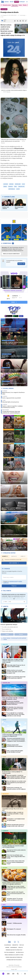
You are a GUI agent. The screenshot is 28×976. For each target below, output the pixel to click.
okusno (5, 867)
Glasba (24, 5)
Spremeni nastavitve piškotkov (14, 949)
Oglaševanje (7, 945)
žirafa (5, 186)
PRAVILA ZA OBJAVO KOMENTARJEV (11, 253)
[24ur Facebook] (15, 942)
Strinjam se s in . (12, 582)
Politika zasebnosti (9, 952)
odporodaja (12, 188)
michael (11, 184)
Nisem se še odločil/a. (7, 631)
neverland (17, 184)
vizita (4, 719)
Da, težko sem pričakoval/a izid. (10, 627)
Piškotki (20, 947)
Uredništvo (15, 945)
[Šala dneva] (24, 601)
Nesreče (5, 556)
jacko (17, 188)
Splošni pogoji (20, 952)
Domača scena (7, 5)
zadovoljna (6, 682)
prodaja (10, 186)
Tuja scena (15, 5)
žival (15, 186)
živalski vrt (21, 186)
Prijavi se (20, 263)
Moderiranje (13, 947)
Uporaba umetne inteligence (14, 959)
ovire (23, 556)
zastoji (14, 556)
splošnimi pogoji (13, 581)
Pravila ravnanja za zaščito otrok (14, 954)
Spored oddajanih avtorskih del (14, 957)
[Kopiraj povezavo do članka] (26, 21)
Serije (20, 5)
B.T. (5, 21)
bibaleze (5, 644)
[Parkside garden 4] (16, 232)
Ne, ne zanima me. (6, 629)
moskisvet (6, 793)
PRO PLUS (21, 945)
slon (23, 184)
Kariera (7, 947)
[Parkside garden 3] (6, 232)
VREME (13, 302)
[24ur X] (18, 942)
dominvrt (5, 830)
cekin (4, 756)
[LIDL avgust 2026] (14, 221)
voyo (4, 904)
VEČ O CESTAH (13, 563)
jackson (5, 184)
